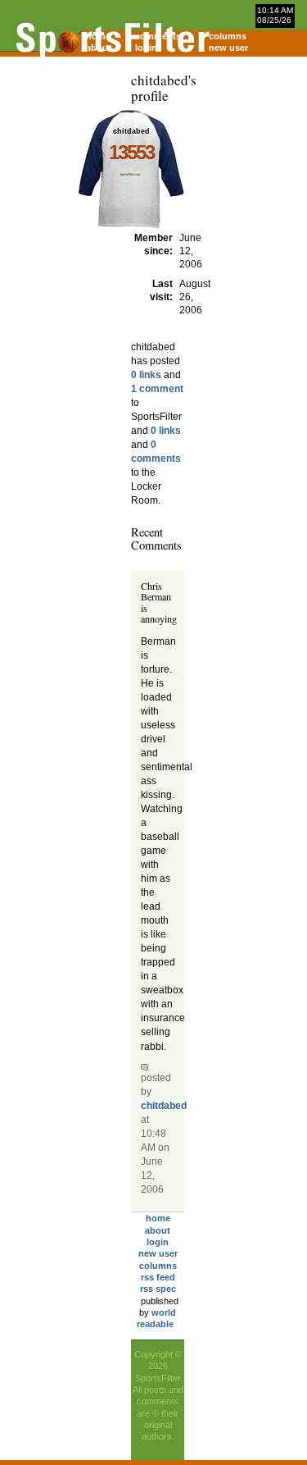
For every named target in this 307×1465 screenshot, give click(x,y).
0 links (146, 375)
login (158, 1242)
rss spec (158, 1289)
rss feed (158, 1277)
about (157, 1230)
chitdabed (164, 1105)
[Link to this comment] (144, 1066)
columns (227, 36)
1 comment (157, 389)
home (158, 1218)
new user (228, 47)
